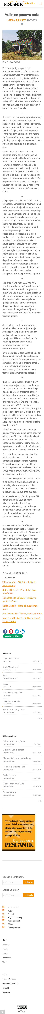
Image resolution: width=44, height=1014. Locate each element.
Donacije (6, 992)
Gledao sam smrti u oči (13, 783)
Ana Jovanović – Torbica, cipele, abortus (22, 613)
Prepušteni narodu (11, 701)
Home (4, 940)
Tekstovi (5, 944)
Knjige (4, 975)
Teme (4, 962)
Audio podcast (14, 921)
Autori (10, 911)
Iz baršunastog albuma (13, 692)
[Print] (22, 24)
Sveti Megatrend (10, 667)
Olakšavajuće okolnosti (13, 750)
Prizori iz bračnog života (14, 709)
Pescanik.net (13, 907)
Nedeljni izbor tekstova (13, 877)
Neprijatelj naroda (11, 658)
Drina (5, 684)
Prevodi (11, 914)
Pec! (5, 675)
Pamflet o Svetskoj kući (14, 767)
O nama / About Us (10, 984)
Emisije (5, 949)
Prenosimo (6, 958)
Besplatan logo (10, 792)
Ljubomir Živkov (16, 20)
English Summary (10, 890)
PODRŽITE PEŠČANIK (13, 636)
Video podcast (14, 927)
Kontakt (5, 988)
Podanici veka (9, 775)
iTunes (10, 924)
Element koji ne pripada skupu (17, 758)
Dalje (40, 718)
